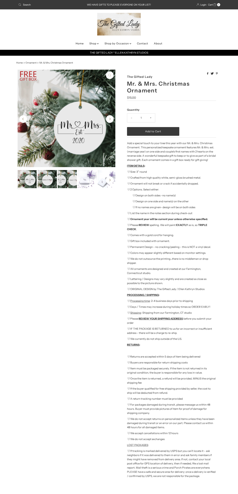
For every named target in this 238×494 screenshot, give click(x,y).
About (158, 43)
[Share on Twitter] (212, 73)
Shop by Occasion (117, 43)
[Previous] (23, 119)
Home (80, 43)
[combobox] (50, 4)
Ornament (31, 62)
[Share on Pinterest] (217, 73)
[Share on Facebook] (208, 73)
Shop (93, 43)
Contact (142, 43)
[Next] (110, 119)
